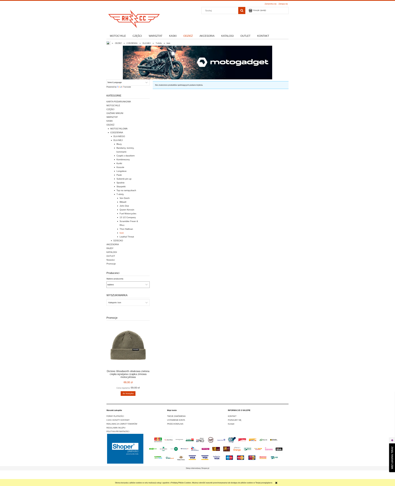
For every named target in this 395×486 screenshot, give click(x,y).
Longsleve (121, 171)
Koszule (120, 167)
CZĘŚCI (110, 109)
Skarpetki (121, 186)
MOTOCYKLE (113, 105)
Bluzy (119, 144)
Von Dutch (125, 198)
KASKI (109, 121)
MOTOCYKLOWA (118, 128)
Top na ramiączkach (126, 190)
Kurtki (119, 163)
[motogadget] (197, 62)
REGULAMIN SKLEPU (115, 428)
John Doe (124, 206)
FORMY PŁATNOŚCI (115, 416)
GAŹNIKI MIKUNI (114, 113)
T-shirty (120, 194)
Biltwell (123, 202)
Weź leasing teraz (392, 457)
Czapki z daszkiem (125, 155)
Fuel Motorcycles (128, 213)
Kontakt (231, 424)
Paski (119, 175)
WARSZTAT (112, 117)
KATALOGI (111, 252)
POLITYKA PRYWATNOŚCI (117, 431)
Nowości (110, 260)
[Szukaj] (241, 10)
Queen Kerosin (127, 209)
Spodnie (120, 182)
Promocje (111, 263)
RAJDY (109, 248)
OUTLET (110, 256)
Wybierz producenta (114, 279)
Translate (127, 87)
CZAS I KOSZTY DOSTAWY (118, 420)
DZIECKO (118, 240)
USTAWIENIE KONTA (176, 420)
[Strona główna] (134, 18)
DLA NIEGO (119, 136)
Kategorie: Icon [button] (114, 303)
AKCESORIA (112, 244)
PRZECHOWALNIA (175, 424)
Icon (122, 233)
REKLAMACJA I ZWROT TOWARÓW (121, 424)
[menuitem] (117, 36)
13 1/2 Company (128, 217)
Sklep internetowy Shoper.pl (197, 468)
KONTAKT (232, 416)
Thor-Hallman (126, 229)
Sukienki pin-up (123, 179)
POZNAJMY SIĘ (234, 420)
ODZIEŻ (110, 125)
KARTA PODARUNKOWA (118, 101)
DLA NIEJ (118, 140)
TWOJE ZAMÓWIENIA (176, 416)
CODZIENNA (116, 132)
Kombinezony (123, 159)
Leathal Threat (127, 236)
